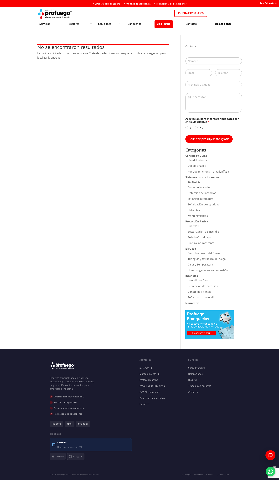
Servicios (44, 24)
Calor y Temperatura (200, 264)
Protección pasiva (150, 379)
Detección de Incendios (202, 193)
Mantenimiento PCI (151, 373)
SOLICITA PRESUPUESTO (191, 13)
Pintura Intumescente (201, 243)
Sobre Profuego (197, 367)
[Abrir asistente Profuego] (270, 455)
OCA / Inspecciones (151, 392)
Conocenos (134, 24)
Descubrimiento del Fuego (204, 253)
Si (191, 127)
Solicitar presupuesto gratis (209, 139)
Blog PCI (193, 379)
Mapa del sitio (223, 474)
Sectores (74, 24)
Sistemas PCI (147, 367)
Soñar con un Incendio (201, 297)
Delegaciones (196, 373)
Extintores (194, 181)
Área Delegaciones (268, 3)
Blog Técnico (163, 24)
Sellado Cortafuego (199, 237)
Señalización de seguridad (204, 204)
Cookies (209, 474)
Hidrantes (194, 210)
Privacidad (198, 474)
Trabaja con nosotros (200, 385)
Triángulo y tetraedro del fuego (207, 259)
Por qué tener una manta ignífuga (208, 171)
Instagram (77, 456)
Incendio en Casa (198, 280)
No (201, 127)
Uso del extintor (197, 160)
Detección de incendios (153, 398)
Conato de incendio (200, 292)
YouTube (59, 456)
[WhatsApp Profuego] (270, 471)
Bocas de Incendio (199, 187)
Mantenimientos (198, 216)
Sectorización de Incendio (203, 231)
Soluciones (104, 24)
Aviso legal (186, 474)
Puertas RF (194, 226)
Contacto (191, 24)
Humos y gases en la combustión (208, 270)
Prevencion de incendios (203, 286)
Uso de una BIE (197, 166)
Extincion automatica (200, 199)
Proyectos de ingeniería (153, 385)
